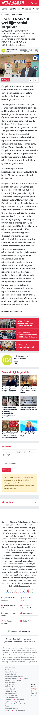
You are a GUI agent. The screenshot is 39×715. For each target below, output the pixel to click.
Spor (6, 704)
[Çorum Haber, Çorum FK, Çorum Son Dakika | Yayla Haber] (12, 2)
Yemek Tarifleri (20, 710)
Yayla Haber (17, 15)
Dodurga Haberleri (10, 678)
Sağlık (6, 702)
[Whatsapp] (31, 591)
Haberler (5, 15)
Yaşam (6, 710)
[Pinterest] (15, 591)
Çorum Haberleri (10, 674)
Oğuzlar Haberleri (10, 693)
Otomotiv (7, 699)
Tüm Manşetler (28, 613)
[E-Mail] (16, 363)
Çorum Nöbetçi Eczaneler (8, 599)
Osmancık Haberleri (11, 697)
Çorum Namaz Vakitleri (8, 606)
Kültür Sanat (8, 687)
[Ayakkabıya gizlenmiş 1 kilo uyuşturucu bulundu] (28, 401)
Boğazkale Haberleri (11, 672)
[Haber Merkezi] (7, 360)
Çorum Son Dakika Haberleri (13, 676)
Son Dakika (15, 9)
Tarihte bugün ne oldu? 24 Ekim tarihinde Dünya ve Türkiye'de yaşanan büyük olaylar (10, 434)
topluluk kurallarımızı (22, 477)
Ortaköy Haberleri (10, 695)
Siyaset (17, 702)
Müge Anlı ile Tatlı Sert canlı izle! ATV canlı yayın (28, 434)
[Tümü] (36, 502)
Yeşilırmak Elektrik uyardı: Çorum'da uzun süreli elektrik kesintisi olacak (28, 389)
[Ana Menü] (36, 3)
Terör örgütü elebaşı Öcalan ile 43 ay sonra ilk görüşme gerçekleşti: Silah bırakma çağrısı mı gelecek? (9, 412)
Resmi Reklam (29, 641)
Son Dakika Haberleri (6, 622)
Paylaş (6, 80)
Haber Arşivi (27, 621)
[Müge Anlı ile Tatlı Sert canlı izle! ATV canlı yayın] (28, 425)
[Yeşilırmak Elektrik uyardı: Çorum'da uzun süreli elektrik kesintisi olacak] (28, 380)
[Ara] (32, 3)
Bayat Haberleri (9, 670)
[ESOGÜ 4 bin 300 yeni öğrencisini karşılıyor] (19, 65)
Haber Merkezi (20, 358)
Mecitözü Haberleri (10, 691)
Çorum (4, 9)
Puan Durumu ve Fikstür (8, 614)
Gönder (6, 470)
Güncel (18, 680)
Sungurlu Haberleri (20, 704)
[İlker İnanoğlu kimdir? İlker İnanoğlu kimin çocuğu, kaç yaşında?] (10, 380)
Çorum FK (8, 641)
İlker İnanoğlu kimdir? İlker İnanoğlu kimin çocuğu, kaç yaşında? (9, 389)
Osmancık (26, 9)
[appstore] (13, 631)
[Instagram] (19, 591)
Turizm (6, 706)
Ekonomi (7, 680)
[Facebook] (7, 591)
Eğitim (25, 678)
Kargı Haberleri (9, 685)
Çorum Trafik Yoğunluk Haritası (26, 606)
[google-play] (24, 631)
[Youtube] (27, 591)
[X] (11, 591)
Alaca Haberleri (9, 668)
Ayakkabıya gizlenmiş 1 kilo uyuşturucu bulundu (28, 408)
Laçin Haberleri (9, 689)
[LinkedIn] (23, 591)
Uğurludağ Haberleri (11, 708)
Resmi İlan (18, 641)
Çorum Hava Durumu (26, 599)
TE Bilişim (34, 689)
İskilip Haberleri (9, 682)
